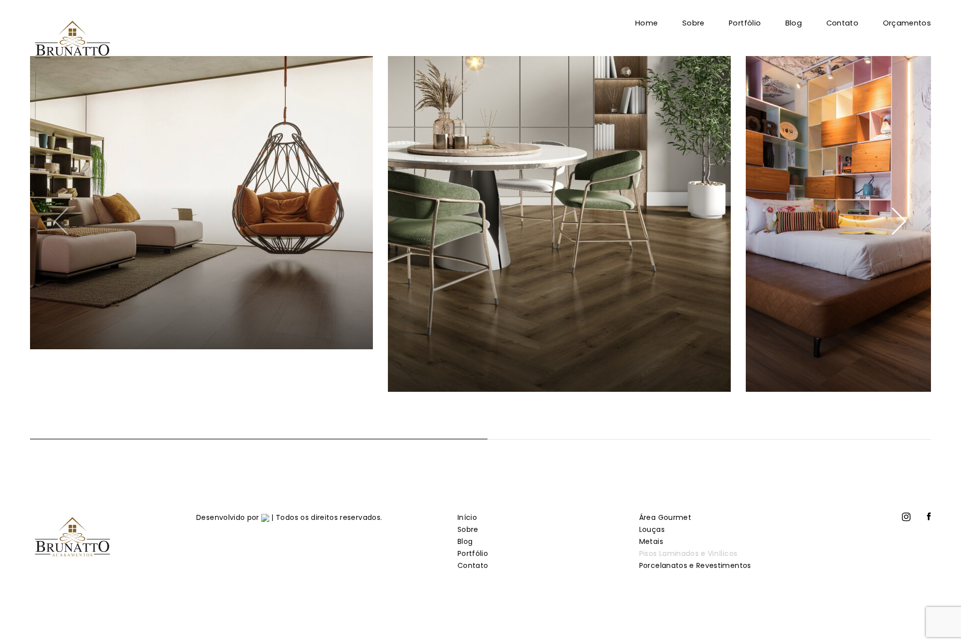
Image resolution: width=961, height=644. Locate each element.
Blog (793, 23)
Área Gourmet (665, 517)
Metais (651, 541)
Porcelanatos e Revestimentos (695, 565)
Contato (842, 23)
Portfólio (745, 23)
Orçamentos (907, 23)
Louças (652, 529)
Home (646, 23)
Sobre (693, 23)
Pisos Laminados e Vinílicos (688, 553)
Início (467, 517)
